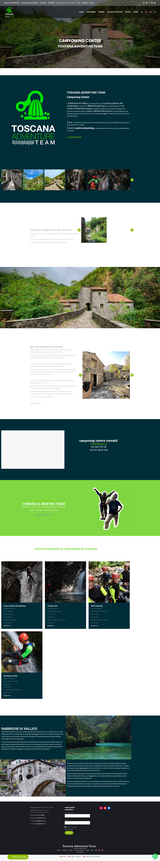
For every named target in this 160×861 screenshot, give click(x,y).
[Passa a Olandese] (151, 12)
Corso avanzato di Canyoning (14, 606)
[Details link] (24, 582)
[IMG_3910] (33, 179)
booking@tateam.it (40, 821)
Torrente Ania (52, 606)
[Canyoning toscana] (76, 179)
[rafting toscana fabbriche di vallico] (54, 179)
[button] (155, 856)
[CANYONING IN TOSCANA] (119, 179)
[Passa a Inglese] (146, 12)
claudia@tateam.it (40, 824)
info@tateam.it (98, 443)
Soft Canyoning (96, 606)
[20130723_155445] (94, 230)
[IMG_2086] (98, 179)
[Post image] (21, 582)
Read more (7, 625)
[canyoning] (11, 179)
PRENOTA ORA (19, 856)
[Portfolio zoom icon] (19, 582)
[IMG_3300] (106, 375)
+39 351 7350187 (40, 815)
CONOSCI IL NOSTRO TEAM (43, 515)
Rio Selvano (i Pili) (10, 676)
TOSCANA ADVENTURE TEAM (43, 501)
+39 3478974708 (41, 818)
